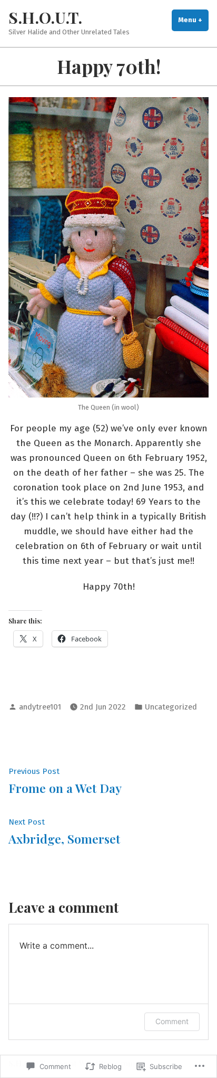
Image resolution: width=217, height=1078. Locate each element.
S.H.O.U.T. (45, 17)
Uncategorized (171, 707)
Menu (193, 20)
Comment (172, 1021)
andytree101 (40, 707)
